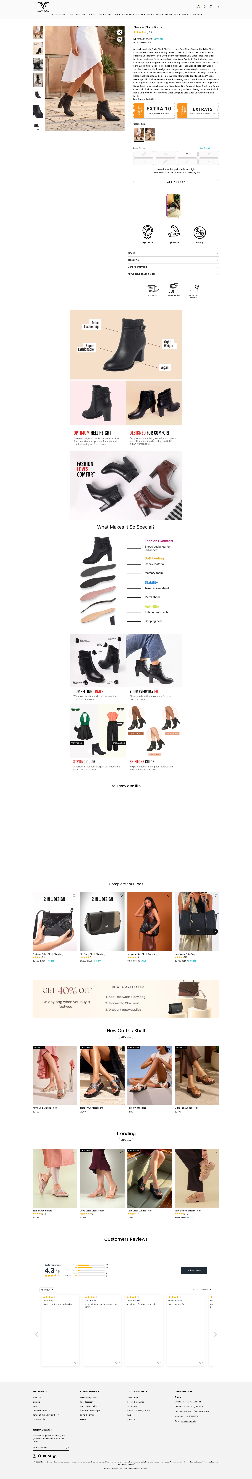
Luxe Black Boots (192, 92)
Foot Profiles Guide (88, 1406)
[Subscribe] (67, 1447)
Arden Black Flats (142, 49)
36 (165, 154)
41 (187, 161)
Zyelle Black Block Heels (151, 65)
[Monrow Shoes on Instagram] (34, 1456)
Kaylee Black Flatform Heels (154, 59)
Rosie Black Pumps (207, 69)
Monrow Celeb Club (41, 1410)
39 (144, 161)
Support (195, 14)
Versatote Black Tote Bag (170, 79)
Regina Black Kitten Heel (184, 69)
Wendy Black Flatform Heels (147, 72)
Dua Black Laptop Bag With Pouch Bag (179, 89)
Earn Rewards (39, 1419)
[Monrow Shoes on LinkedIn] (54, 1456)
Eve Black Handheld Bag (181, 75)
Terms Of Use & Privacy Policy (46, 1415)
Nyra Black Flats (148, 79)
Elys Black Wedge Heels (174, 55)
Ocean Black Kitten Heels (146, 89)
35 (143, 154)
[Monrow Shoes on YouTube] (44, 1456)
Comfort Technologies (90, 1410)
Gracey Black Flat (178, 59)
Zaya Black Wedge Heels (161, 52)
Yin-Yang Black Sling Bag (170, 92)
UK (144, 148)
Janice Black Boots (178, 82)
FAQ (129, 1415)
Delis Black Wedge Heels (192, 49)
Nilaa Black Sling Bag (179, 86)
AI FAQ (83, 1419)
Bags (92, 14)
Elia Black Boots (193, 65)
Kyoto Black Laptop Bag (155, 82)
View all (126, 1037)
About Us (37, 1397)
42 (209, 161)
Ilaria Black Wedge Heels (200, 59)
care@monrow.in (188, 1421)
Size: (171, 148)
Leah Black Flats (183, 52)
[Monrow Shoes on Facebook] (39, 1456)
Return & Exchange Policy (138, 1410)
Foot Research (86, 1402)
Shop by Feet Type (108, 14)
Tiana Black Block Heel (156, 75)
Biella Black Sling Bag (173, 72)
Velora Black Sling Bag (199, 82)
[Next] (215, 931)
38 (209, 154)
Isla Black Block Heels (203, 52)
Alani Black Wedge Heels (158, 69)
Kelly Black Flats (194, 55)
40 (165, 161)
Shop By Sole (154, 14)
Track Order (132, 1397)
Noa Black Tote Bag (195, 72)
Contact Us (132, 1406)
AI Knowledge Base (88, 1397)
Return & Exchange (135, 1402)
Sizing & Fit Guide (88, 1415)
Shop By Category (132, 14)
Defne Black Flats (149, 92)
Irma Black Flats (160, 86)
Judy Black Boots (196, 62)
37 (187, 154)
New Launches (77, 14)
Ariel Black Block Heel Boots (204, 86)
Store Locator (133, 1419)
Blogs (35, 1406)
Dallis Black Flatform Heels (165, 49)
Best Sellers (58, 14)
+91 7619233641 (192, 1416)
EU (140, 148)
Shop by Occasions (176, 14)
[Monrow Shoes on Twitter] (49, 1456)
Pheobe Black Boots (174, 65)
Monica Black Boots (194, 79)
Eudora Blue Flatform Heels (147, 55)
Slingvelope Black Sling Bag (147, 62)
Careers (36, 1402)
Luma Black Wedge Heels (174, 62)
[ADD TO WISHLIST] (119, 39)
